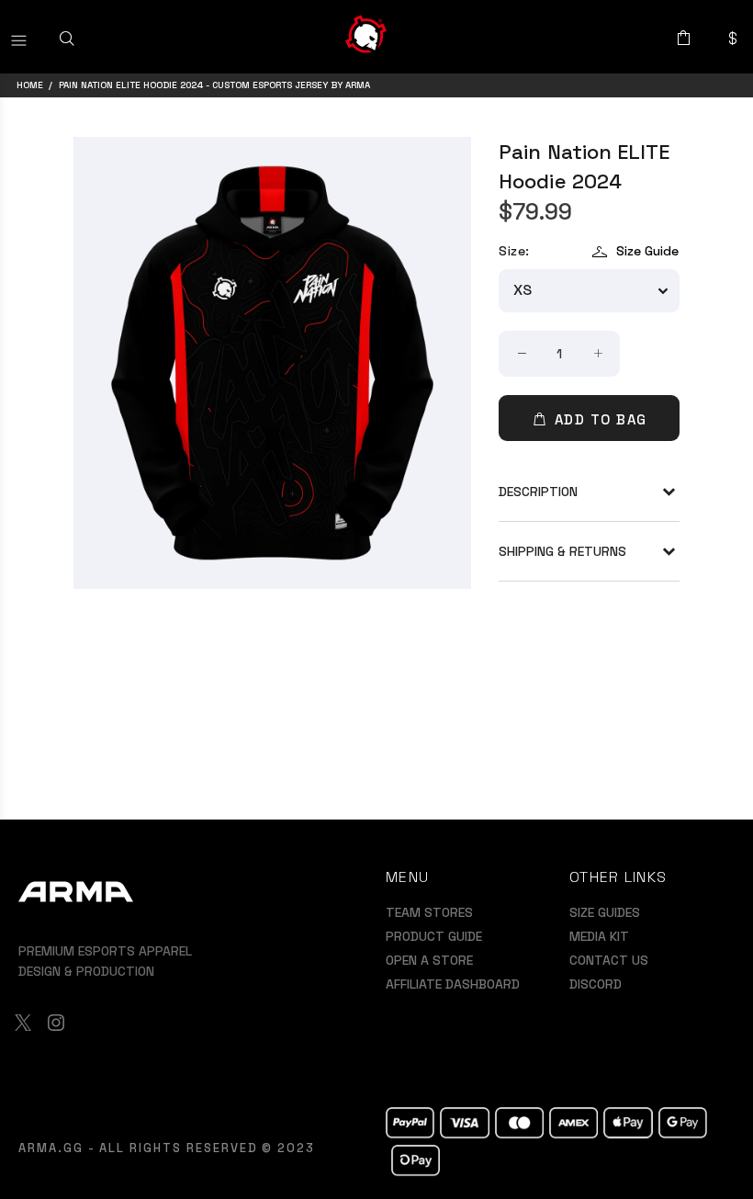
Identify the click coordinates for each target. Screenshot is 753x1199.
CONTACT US (608, 960)
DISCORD (595, 984)
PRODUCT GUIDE (434, 936)
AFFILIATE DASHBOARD (453, 984)
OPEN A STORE (429, 960)
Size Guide (647, 251)
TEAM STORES (429, 912)
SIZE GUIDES (604, 912)
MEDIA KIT (599, 936)
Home (30, 85)
